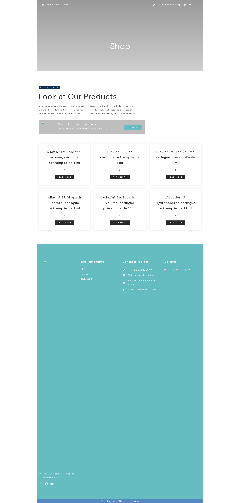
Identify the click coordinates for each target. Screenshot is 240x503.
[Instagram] (40, 483)
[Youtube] (52, 483)
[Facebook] (46, 483)
